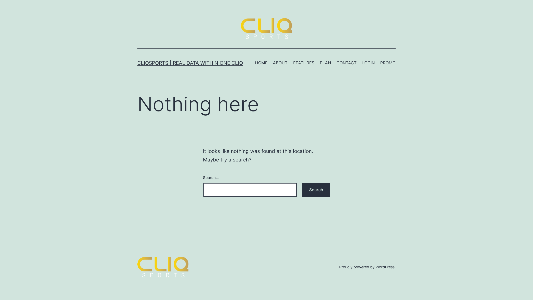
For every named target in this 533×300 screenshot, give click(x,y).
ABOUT (280, 62)
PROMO (388, 62)
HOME (261, 62)
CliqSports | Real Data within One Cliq (190, 63)
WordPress (385, 267)
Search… (211, 177)
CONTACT (346, 62)
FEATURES (303, 62)
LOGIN (368, 62)
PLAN (325, 62)
